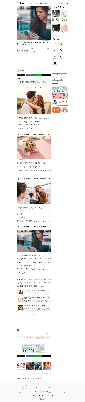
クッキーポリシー (37, 392)
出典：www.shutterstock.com (46, 40)
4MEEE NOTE (60, 387)
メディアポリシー (24, 392)
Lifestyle (49, 387)
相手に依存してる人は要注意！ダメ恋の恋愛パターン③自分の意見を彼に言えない (32, 82)
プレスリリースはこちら (37, 391)
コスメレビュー (56, 79)
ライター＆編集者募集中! (62, 392)
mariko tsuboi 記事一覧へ (46, 333)
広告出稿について (48, 391)
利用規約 (20, 392)
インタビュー (56, 82)
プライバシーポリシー (31, 392)
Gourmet (44, 387)
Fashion (31, 387)
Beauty (35, 387)
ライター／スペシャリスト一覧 (44, 392)
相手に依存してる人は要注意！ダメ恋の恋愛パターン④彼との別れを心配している (32, 83)
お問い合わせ (43, 391)
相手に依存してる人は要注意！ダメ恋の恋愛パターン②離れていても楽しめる (32, 81)
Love (39, 387)
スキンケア (55, 77)
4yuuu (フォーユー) (55, 392)
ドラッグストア (61, 77)
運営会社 (50, 392)
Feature (53, 387)
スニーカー (62, 79)
